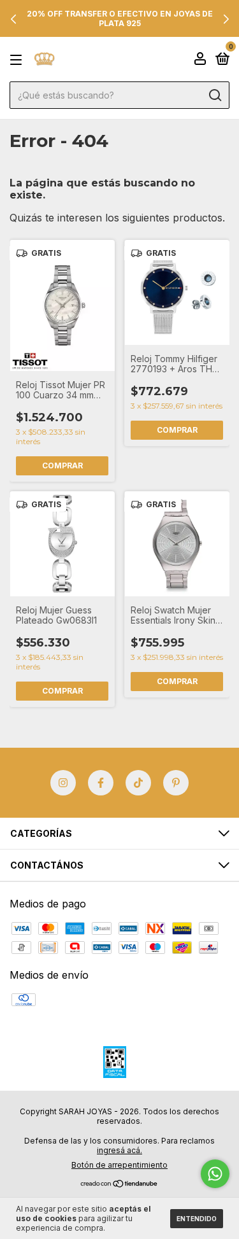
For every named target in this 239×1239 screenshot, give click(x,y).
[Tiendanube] (119, 1184)
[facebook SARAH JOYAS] (100, 782)
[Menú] (18, 59)
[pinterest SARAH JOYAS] (176, 782)
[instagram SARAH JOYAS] (63, 782)
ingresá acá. (119, 1150)
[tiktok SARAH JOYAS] (138, 782)
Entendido (197, 1218)
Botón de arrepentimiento (119, 1165)
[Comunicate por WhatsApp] (215, 1173)
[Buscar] (214, 95)
